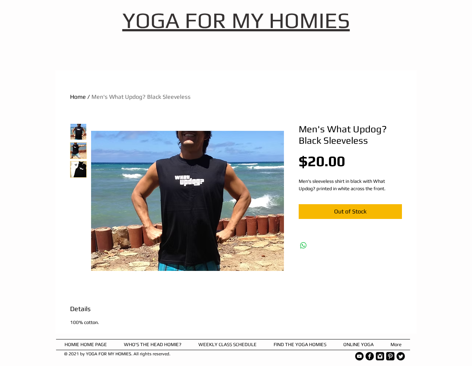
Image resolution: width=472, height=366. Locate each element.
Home (78, 96)
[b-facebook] (369, 356)
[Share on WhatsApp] (303, 245)
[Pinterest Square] (390, 356)
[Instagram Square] (380, 356)
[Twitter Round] (400, 356)
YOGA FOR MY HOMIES (236, 20)
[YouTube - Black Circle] (359, 356)
